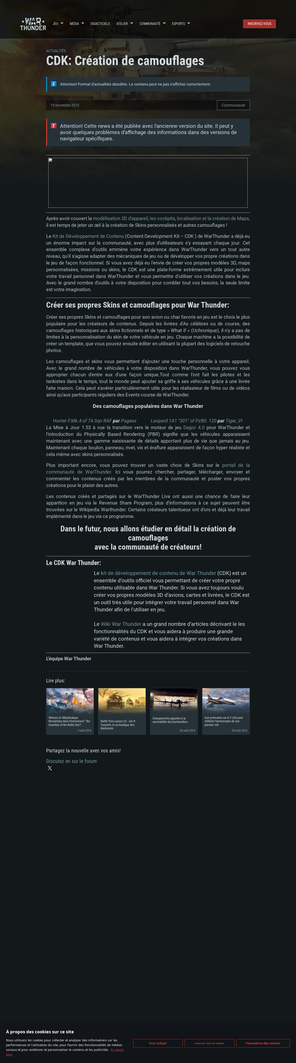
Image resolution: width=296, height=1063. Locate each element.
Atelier (122, 24)
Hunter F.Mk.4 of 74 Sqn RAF (82, 421)
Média (74, 24)
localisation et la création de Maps (213, 218)
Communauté (150, 24)
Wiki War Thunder (121, 624)
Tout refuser (158, 1043)
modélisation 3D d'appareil (120, 218)
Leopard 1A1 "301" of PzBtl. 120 (183, 421)
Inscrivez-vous (259, 24)
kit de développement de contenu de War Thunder (158, 573)
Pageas (129, 421)
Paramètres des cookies (263, 1043)
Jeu (55, 24)
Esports (178, 24)
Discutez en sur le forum (71, 761)
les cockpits (162, 218)
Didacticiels (100, 24)
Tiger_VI (234, 421)
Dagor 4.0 (193, 427)
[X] (50, 768)
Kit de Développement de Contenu (88, 236)
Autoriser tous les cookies (209, 1043)
